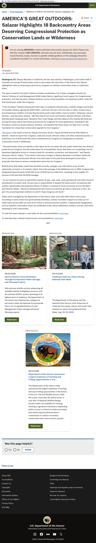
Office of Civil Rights (10, 499)
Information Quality (10, 495)
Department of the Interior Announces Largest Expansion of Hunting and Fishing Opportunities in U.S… (46, 377)
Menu (92, 5)
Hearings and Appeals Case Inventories (66, 487)
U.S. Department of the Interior (47, 5)
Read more (12, 320)
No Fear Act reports (58, 495)
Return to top (7, 466)
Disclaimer (6, 491)
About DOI (6, 476)
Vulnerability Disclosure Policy (62, 499)
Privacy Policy (7, 503)
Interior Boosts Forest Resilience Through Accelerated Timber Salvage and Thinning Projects (22, 279)
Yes (9, 450)
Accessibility (7, 480)
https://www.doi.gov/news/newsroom (71, 59)
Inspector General (57, 491)
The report (6, 133)
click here (64, 213)
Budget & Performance (59, 476)
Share (86, 18)
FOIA (52, 483)
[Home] (4, 5)
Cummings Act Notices (59, 480)
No (18, 450)
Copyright (6, 487)
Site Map (5, 507)
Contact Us (6, 483)
